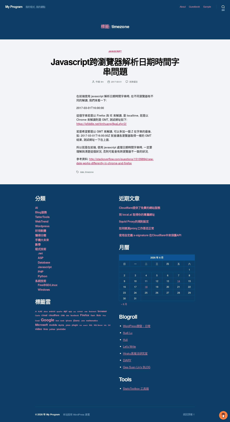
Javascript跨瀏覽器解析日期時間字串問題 (115, 66)
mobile (53, 325)
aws (86, 311)
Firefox (84, 315)
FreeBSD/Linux (48, 285)
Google (47, 320)
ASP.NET (80, 312)
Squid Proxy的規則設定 (134, 221)
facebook (75, 315)
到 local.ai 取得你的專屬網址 (137, 214)
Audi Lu (127, 333)
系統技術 (40, 281)
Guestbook (194, 6)
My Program (13, 6)
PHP (40, 272)
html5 (62, 321)
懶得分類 (40, 235)
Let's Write (129, 346)
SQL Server (98, 325)
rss (80, 325)
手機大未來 (42, 240)
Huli (125, 340)
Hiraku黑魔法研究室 (135, 353)
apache (59, 311)
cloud (44, 315)
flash (93, 315)
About (183, 6)
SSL (105, 325)
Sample (207, 6)
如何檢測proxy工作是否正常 (136, 228)
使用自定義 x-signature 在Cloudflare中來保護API (150, 235)
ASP (40, 258)
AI (36, 208)
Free (104, 315)
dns (67, 315)
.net (40, 253)
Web (45, 329)
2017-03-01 (116, 81)
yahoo (52, 329)
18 (146, 286)
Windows (44, 289)
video (38, 329)
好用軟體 (40, 231)
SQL (90, 325)
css (63, 315)
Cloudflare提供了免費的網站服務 (139, 208)
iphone (69, 320)
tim (102, 81)
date (82, 172)
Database (44, 262)
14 (178, 281)
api (65, 311)
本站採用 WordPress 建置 (76, 414)
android (52, 311)
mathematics (92, 320)
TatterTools (42, 217)
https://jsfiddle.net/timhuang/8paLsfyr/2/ (101, 124)
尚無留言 (133, 81)
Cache (37, 315)
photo (68, 325)
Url (109, 325)
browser (102, 311)
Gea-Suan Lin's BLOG (136, 367)
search (85, 325)
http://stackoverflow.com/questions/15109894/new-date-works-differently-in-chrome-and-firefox (115, 161)
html (57, 320)
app (70, 311)
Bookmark (92, 311)
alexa (46, 311)
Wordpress (42, 226)
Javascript (115, 51)
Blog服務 (41, 212)
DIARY (127, 360)
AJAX (40, 311)
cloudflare (54, 315)
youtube (61, 329)
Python (42, 276)
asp (74, 312)
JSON (83, 321)
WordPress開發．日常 (136, 326)
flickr (98, 315)
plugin (75, 325)
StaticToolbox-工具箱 (136, 388)
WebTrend (41, 221)
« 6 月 (124, 304)
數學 (38, 244)
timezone (89, 172)
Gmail (37, 320)
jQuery (76, 320)
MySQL (61, 325)
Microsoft (41, 325)
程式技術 (40, 249)
